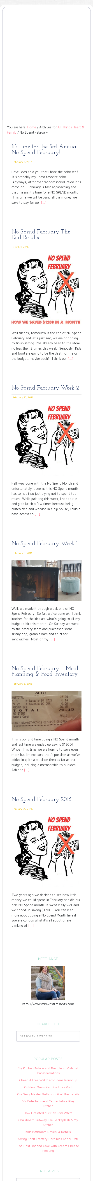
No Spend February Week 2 (45, 388)
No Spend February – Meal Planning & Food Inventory (45, 671)
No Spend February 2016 (42, 799)
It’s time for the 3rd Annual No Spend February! (45, 149)
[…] (43, 202)
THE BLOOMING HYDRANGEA (46, 28)
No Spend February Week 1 (45, 543)
